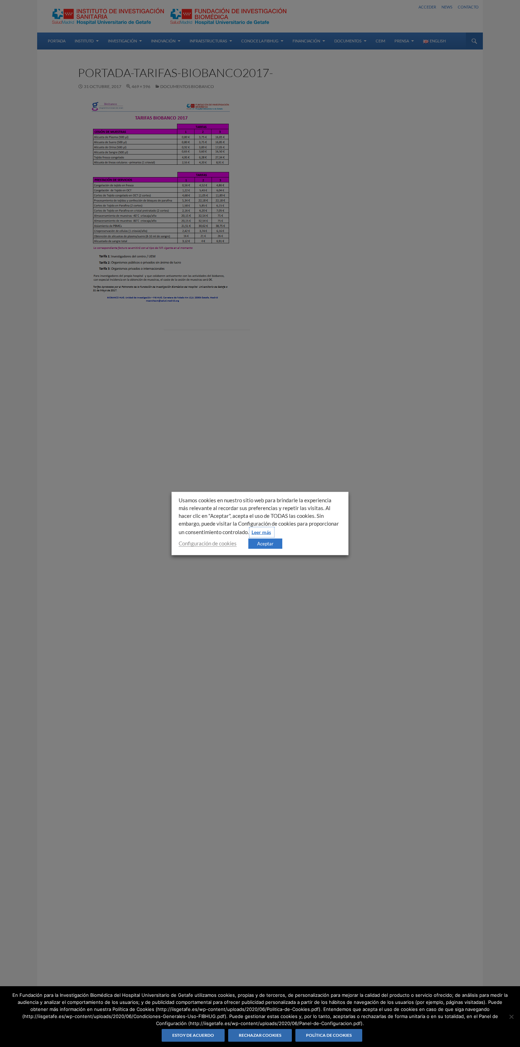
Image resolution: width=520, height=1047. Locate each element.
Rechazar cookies (260, 1035)
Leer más (261, 532)
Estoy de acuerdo (193, 1035)
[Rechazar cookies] (511, 1016)
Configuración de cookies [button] (208, 543)
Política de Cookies (329, 1035)
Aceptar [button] (265, 543)
